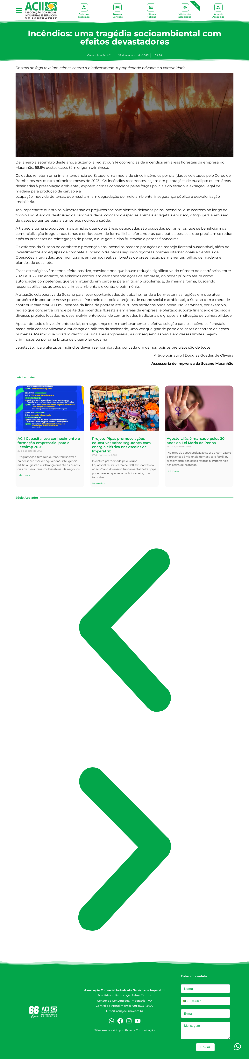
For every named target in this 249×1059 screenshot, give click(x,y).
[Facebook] (120, 1020)
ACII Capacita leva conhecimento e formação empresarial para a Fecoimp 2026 (49, 442)
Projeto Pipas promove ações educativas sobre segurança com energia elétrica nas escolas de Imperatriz (121, 444)
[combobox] (185, 1001)
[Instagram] (128, 1020)
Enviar (205, 1047)
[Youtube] (137, 1020)
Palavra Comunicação (140, 1030)
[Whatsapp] (111, 1020)
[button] (18, 10)
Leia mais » (24, 475)
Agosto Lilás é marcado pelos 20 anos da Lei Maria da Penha (195, 440)
